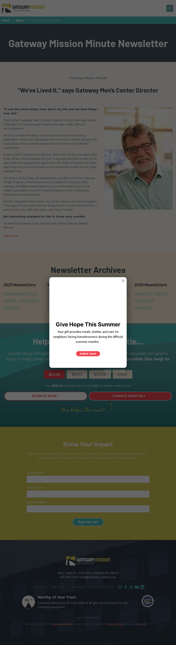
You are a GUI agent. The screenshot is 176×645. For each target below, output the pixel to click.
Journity (119, 371)
